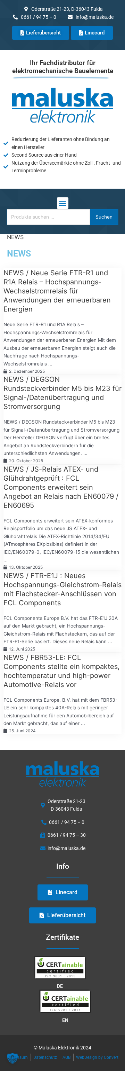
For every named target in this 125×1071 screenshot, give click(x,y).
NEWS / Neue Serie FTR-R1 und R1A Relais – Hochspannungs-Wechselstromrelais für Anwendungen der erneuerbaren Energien (57, 291)
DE (60, 986)
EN (65, 1020)
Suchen (103, 217)
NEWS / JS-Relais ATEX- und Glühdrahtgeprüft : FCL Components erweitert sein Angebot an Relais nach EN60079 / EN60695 (60, 487)
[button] (62, 203)
